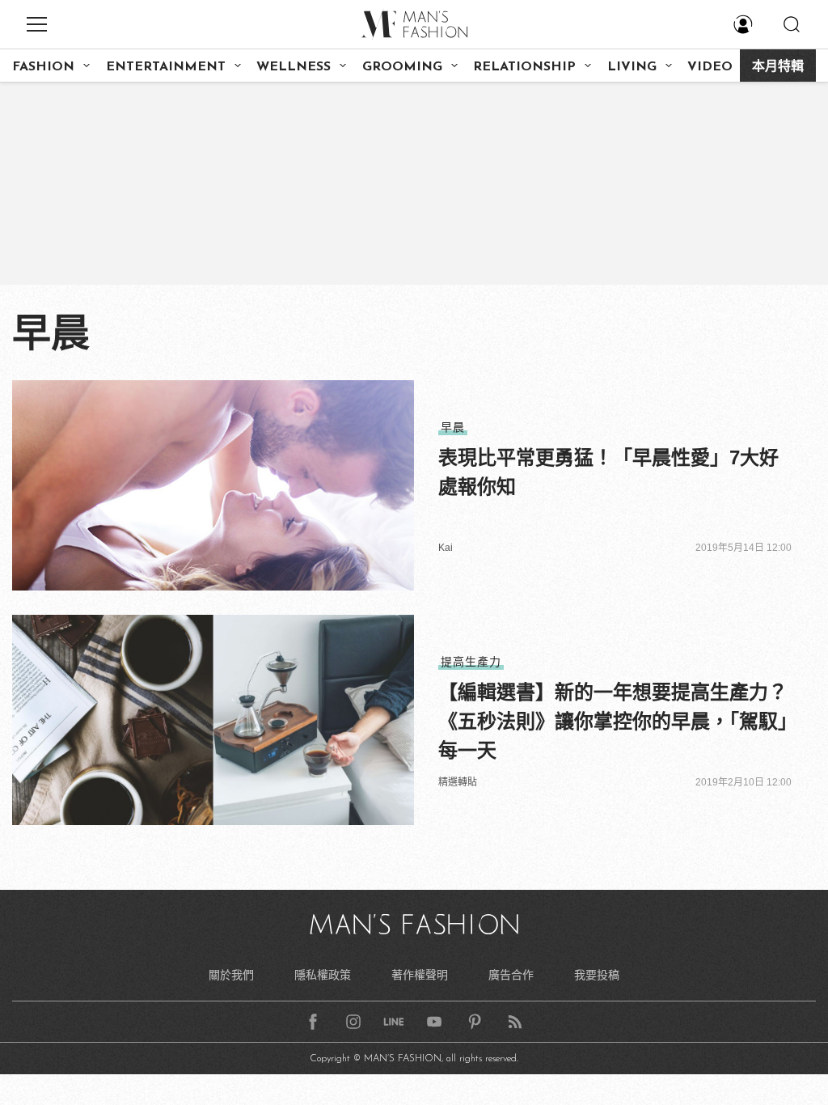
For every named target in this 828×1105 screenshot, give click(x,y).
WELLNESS (293, 67)
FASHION (43, 67)
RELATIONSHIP (524, 67)
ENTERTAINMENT (166, 67)
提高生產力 (471, 661)
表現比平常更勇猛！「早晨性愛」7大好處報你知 (608, 472)
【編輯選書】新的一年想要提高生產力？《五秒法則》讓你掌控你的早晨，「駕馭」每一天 (613, 721)
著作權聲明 (419, 974)
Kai (445, 547)
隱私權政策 (322, 974)
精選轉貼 (457, 782)
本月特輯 (778, 67)
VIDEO (710, 67)
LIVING (632, 67)
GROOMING (402, 67)
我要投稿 (596, 974)
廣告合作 (511, 974)
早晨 (453, 427)
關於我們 (231, 974)
